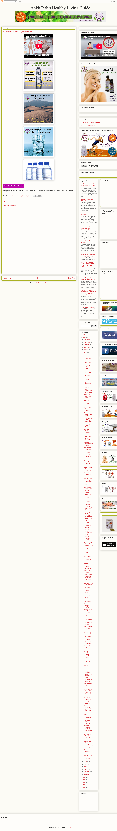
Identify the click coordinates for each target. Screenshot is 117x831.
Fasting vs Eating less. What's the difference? (88, 566)
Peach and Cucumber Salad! (87, 396)
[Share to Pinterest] (41, 196)
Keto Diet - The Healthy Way (88, 583)
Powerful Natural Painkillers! (87, 716)
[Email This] (34, 196)
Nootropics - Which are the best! (87, 474)
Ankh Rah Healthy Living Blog (91, 122)
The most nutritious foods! (87, 538)
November (87, 342)
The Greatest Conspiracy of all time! (88, 637)
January (86, 774)
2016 (84, 782)
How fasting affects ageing (87, 605)
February (87, 771)
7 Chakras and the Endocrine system (88, 595)
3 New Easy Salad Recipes (87, 374)
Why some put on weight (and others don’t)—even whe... (88, 481)
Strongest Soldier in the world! (87, 431)
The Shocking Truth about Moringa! (88, 508)
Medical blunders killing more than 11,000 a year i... (88, 524)
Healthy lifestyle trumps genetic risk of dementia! (88, 389)
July (85, 352)
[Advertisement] (39, 261)
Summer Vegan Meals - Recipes (87, 402)
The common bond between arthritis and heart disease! (88, 366)
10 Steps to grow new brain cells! (87, 456)
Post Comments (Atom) (42, 282)
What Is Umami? (87, 378)
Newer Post (7, 278)
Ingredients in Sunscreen (88, 382)
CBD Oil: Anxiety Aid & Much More (87, 213)
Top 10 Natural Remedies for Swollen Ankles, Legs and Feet (88, 185)
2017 (84, 779)
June (85, 761)
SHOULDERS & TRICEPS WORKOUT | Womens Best (88, 545)
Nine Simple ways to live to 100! (88, 488)
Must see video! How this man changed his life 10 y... (88, 621)
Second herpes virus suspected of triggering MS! (89, 278)
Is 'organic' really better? (87, 552)
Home (39, 278)
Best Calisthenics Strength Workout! (88, 463)
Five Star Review (86, 354)
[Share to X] (37, 196)
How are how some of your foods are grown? (88, 559)
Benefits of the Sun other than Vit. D (88, 469)
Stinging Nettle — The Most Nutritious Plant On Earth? (88, 612)
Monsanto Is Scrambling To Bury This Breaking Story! (88, 255)
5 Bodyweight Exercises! (88, 642)
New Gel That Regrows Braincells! (88, 628)
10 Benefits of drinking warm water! (88, 420)
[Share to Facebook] (39, 196)
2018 (84, 777)
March (86, 769)
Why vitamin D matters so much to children (88, 450)
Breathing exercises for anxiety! (88, 443)
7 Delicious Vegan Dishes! (87, 588)
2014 (84, 787)
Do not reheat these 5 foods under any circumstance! (87, 228)
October (86, 344)
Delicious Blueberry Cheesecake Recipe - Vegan (88, 495)
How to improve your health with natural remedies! (88, 709)
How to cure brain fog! (87, 632)
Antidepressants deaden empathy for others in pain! (88, 674)
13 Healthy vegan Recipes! (87, 503)
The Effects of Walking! (88, 680)
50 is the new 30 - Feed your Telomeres (87, 437)
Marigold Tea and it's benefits (87, 647)
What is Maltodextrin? (88, 667)
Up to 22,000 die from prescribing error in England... (88, 654)
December (87, 339)
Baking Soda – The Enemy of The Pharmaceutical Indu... (88, 744)
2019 (84, 337)
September (87, 347)
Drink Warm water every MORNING (88, 414)
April (85, 766)
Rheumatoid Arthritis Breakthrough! (88, 736)
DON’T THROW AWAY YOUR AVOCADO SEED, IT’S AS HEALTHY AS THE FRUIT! (88, 265)
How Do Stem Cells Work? (88, 698)
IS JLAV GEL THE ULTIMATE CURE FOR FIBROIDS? (88, 515)
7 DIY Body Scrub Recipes (87, 721)
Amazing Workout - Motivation (87, 661)
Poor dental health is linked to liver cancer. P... (88, 728)
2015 (84, 784)
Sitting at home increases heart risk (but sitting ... (88, 577)
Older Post (71, 278)
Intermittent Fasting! (87, 571)
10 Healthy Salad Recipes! (87, 425)
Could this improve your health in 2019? (88, 532)
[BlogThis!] (35, 196)
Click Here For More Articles (13, 186)
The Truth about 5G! (87, 702)
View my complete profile (88, 125)
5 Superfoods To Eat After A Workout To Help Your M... (88, 692)
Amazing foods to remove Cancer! (88, 757)
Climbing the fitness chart (88, 307)
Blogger (69, 827)
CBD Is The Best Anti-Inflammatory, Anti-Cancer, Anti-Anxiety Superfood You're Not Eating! (88, 292)
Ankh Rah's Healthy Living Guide (60, 8)
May (85, 764)
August (86, 349)
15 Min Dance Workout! (88, 359)
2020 (84, 335)
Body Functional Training (87, 751)
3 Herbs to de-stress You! (88, 600)
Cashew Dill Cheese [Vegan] (87, 409)
